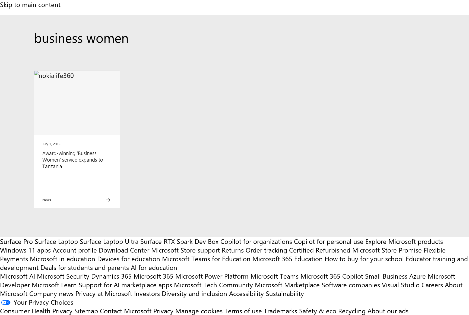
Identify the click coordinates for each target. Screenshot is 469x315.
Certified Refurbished (319, 249)
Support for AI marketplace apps (125, 284)
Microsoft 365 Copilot (331, 276)
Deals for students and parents (84, 267)
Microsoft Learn (54, 284)
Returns (233, 249)
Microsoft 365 (153, 276)
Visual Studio (401, 284)
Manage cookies (199, 310)
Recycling (352, 310)
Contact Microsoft (125, 310)
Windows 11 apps (25, 249)
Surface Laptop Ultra (109, 241)
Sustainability (285, 293)
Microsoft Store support (185, 249)
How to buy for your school (364, 258)
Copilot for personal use (328, 241)
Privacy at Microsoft (103, 293)
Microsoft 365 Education (287, 258)
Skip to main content (30, 4)
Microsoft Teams (275, 276)
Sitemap (86, 310)
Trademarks (280, 310)
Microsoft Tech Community (213, 284)
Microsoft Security (63, 276)
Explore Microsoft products (404, 241)
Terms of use (243, 310)
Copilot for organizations (256, 241)
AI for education (154, 267)
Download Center (124, 249)
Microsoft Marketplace (287, 284)
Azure (417, 276)
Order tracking (266, 249)
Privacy (164, 310)
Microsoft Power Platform (212, 276)
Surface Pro (16, 241)
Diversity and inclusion (194, 293)
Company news (51, 293)
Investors (147, 293)
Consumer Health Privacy (36, 310)
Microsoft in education (62, 258)
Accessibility (246, 293)
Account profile (75, 249)
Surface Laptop (56, 241)
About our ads (387, 310)
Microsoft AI (17, 276)
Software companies (351, 284)
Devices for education (128, 258)
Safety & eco (317, 310)
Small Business (386, 276)
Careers (432, 284)
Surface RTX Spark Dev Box (179, 241)
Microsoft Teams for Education (206, 258)
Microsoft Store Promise (387, 249)
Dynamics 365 (111, 276)
